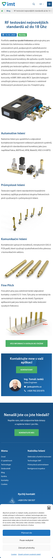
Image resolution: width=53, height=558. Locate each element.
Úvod (3, 457)
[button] (49, 507)
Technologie (6, 464)
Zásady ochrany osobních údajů (29, 554)
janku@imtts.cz (34, 386)
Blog (8, 11)
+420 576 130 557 (26, 500)
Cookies (14, 554)
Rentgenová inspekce (36, 468)
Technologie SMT (34, 460)
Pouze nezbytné (26, 540)
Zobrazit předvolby (26, 548)
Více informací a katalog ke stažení (26, 343)
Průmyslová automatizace (38, 464)
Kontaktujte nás (26, 432)
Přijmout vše (26, 533)
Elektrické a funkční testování (39, 457)
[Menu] (49, 4)
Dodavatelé (5, 468)
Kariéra (4, 476)
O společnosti (6, 460)
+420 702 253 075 (35, 390)
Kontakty (5, 480)
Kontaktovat (27, 369)
